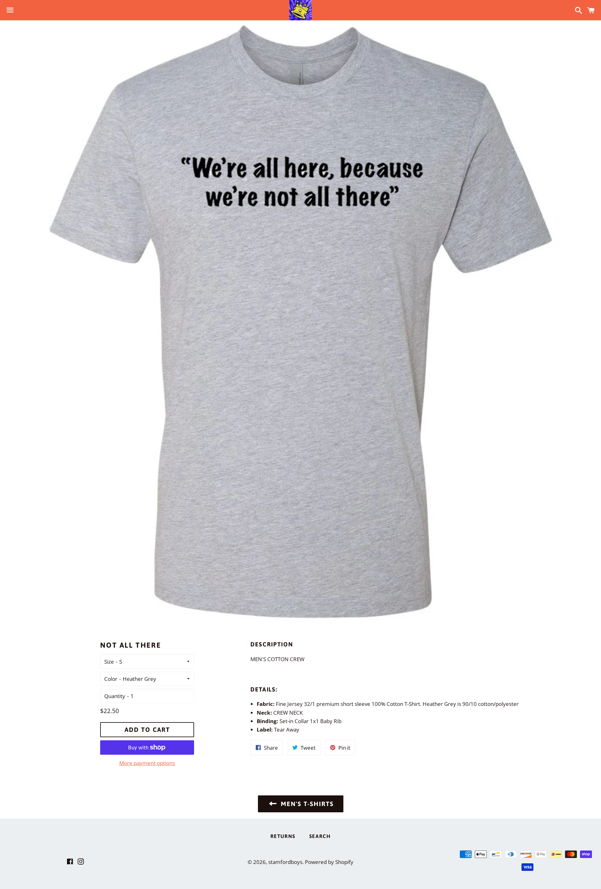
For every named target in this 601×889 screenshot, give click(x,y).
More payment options (147, 763)
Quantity (114, 696)
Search (320, 836)
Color (110, 678)
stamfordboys (285, 862)
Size (109, 661)
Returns (282, 836)
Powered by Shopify (329, 862)
